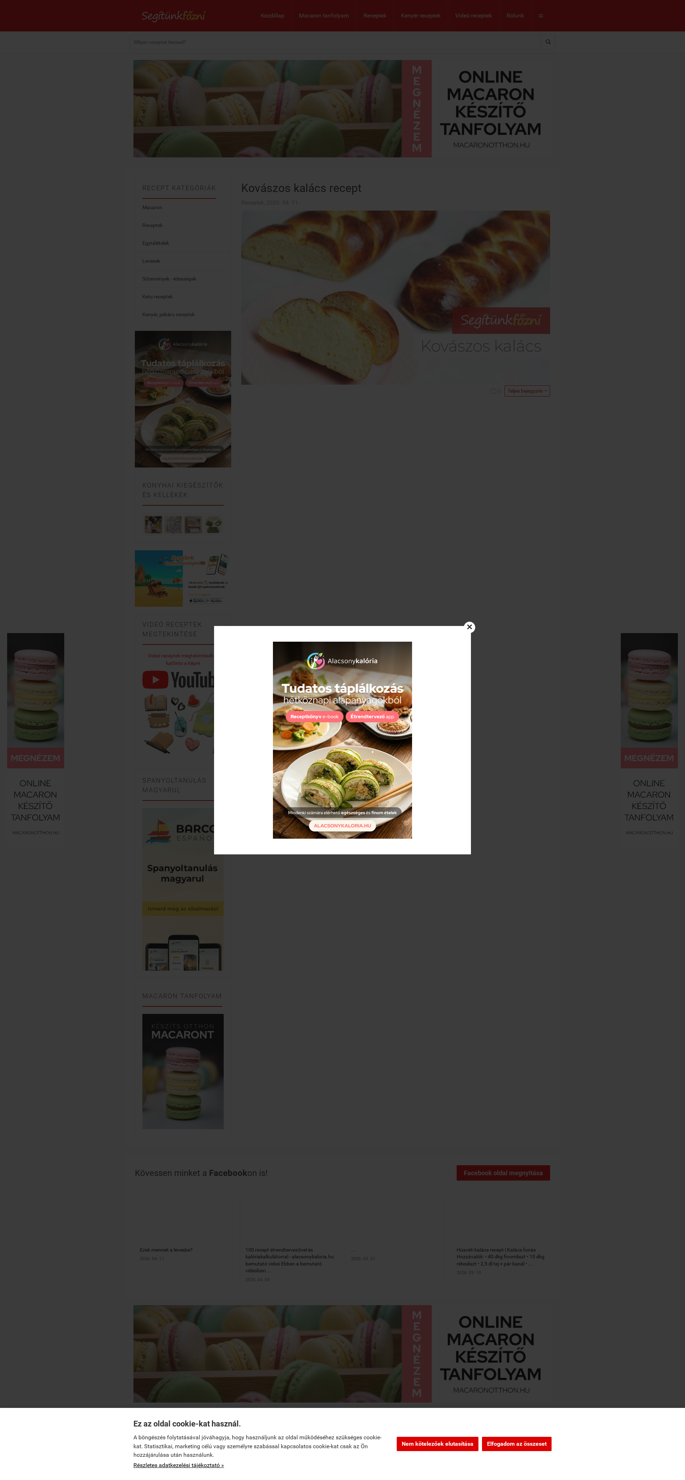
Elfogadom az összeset (517, 1443)
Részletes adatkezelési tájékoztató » (178, 1465)
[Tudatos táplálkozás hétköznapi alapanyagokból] (342, 740)
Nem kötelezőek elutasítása (437, 1443)
